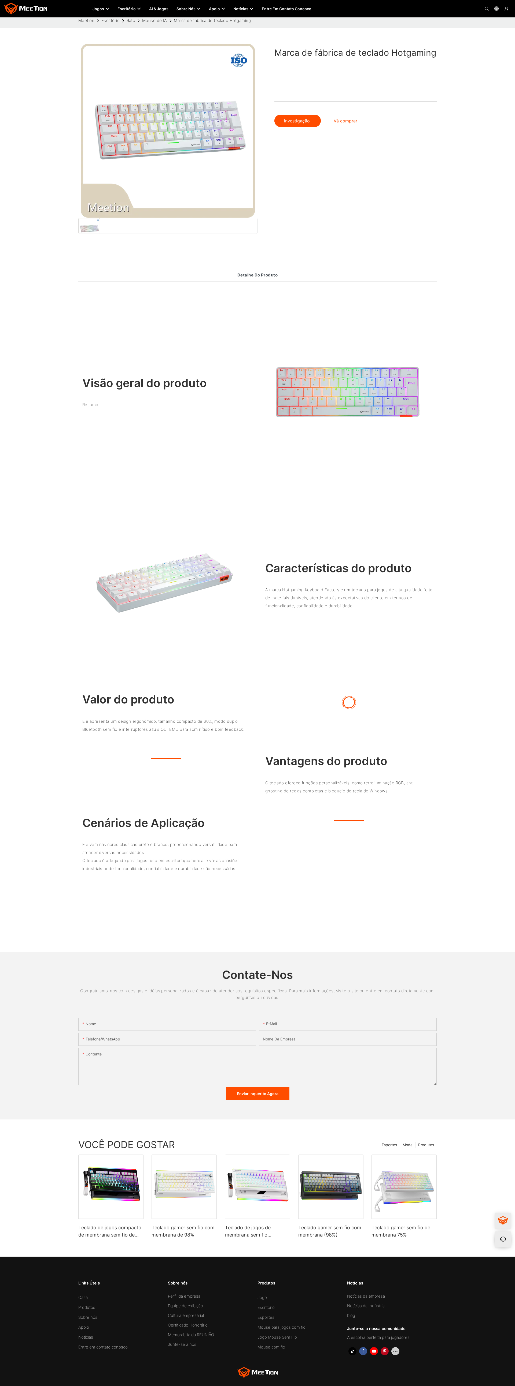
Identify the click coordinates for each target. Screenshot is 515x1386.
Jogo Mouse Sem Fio (277, 1337)
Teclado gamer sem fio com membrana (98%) (329, 1231)
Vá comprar (345, 120)
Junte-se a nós (182, 1344)
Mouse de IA (154, 20)
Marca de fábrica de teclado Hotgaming (212, 20)
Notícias (85, 1337)
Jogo (262, 1297)
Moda (408, 1144)
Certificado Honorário (188, 1325)
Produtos (426, 1144)
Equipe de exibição (185, 1305)
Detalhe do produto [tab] (257, 275)
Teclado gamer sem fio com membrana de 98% (183, 1231)
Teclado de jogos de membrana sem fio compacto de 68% (248, 1231)
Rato (131, 20)
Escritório (110, 20)
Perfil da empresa (184, 1296)
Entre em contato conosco (103, 1347)
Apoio (83, 1327)
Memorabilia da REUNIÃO (191, 1334)
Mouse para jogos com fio (282, 1327)
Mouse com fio (271, 1347)
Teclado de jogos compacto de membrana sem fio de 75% (109, 1231)
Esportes (389, 1144)
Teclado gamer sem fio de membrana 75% (400, 1231)
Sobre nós (87, 1317)
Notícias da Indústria (366, 1305)
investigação (297, 120)
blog (351, 1315)
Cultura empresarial (186, 1315)
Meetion (86, 20)
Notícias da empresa (366, 1296)
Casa (83, 1297)
